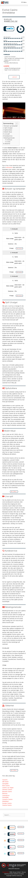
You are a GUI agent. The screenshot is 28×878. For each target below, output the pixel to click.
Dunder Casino (7, 803)
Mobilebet (5, 801)
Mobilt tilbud (8, 132)
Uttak (8, 141)
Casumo (4, 779)
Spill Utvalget (8, 128)
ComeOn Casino (7, 799)
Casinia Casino (7, 805)
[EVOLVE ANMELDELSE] (9, 29)
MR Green (5, 781)
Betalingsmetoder (9, 138)
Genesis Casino (7, 789)
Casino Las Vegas (8, 787)
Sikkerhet (7, 143)
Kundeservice (8, 136)
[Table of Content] (16, 123)
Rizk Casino (6, 785)
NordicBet (5, 797)
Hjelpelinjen (5, 872)
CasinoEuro (5, 795)
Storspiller (5, 783)
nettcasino (9, 167)
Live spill (7, 134)
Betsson (4, 793)
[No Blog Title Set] (5, 2)
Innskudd (9, 140)
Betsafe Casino (7, 791)
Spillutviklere (8, 130)
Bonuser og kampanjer (11, 126)
